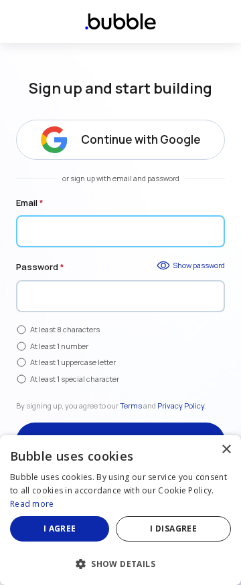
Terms (131, 405)
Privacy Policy (180, 405)
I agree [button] (60, 528)
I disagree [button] (173, 528)
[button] (120, 563)
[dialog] (120, 510)
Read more (32, 503)
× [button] (226, 450)
